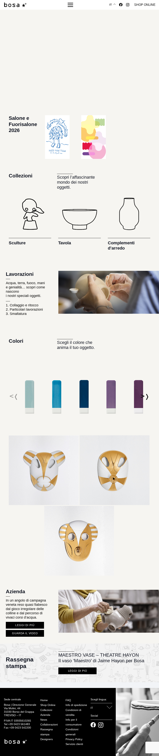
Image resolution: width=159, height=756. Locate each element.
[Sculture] (30, 217)
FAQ (68, 700)
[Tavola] (79, 217)
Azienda (45, 714)
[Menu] (70, 5)
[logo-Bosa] (15, 5)
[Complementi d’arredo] (129, 217)
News (43, 719)
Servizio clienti (74, 744)
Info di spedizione (76, 705)
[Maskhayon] (44, 437)
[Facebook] (121, 4)
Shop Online (47, 705)
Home (44, 700)
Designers (46, 739)
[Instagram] (127, 5)
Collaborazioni (49, 724)
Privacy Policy (74, 739)
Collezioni (46, 710)
